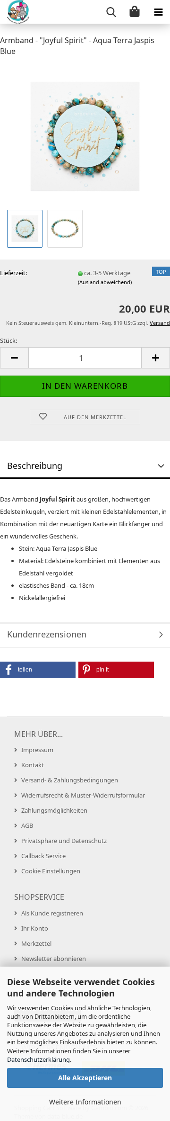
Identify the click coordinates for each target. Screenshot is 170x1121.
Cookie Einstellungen (50, 871)
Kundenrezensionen (46, 634)
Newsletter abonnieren (53, 958)
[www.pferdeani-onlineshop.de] (14, 12)
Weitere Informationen (85, 1101)
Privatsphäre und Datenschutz (64, 840)
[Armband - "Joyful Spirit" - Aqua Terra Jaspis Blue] (85, 135)
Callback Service (43, 856)
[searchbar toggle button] (111, 12)
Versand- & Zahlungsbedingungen (69, 780)
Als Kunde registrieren (52, 913)
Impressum (37, 749)
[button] (14, 357)
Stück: (8, 340)
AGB (27, 825)
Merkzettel (36, 943)
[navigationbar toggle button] (158, 12)
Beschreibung (34, 465)
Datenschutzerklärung (38, 1059)
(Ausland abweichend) (105, 282)
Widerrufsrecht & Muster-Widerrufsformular (83, 795)
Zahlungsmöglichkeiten (54, 810)
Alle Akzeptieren (85, 1077)
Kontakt (32, 765)
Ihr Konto (34, 928)
